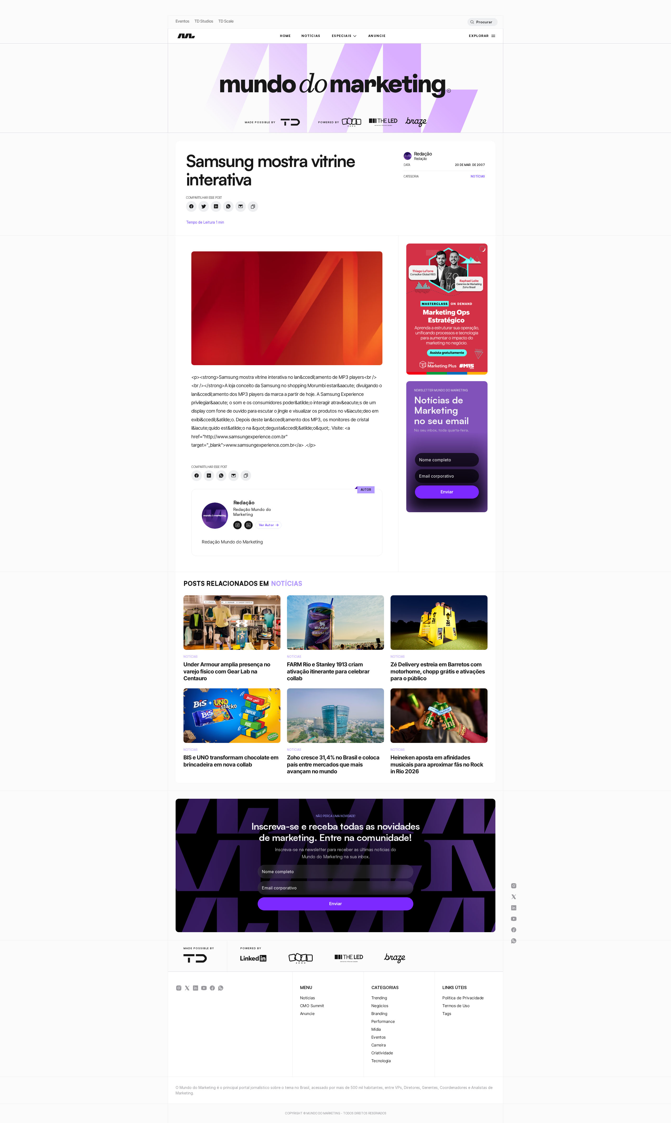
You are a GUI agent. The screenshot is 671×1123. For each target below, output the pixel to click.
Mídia (376, 1029)
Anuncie (307, 1013)
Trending (379, 997)
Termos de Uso (455, 1005)
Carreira (378, 1045)
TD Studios (203, 21)
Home (285, 36)
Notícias (307, 997)
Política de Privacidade (463, 997)
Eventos (182, 21)
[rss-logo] (212, 988)
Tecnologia (381, 1060)
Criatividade (382, 1052)
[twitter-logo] (187, 988)
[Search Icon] (482, 22)
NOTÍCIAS (311, 36)
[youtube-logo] (204, 988)
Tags (446, 1013)
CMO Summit (312, 1005)
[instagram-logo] (179, 988)
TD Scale (226, 21)
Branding (379, 1013)
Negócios (379, 1005)
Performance (383, 1021)
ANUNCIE (377, 36)
